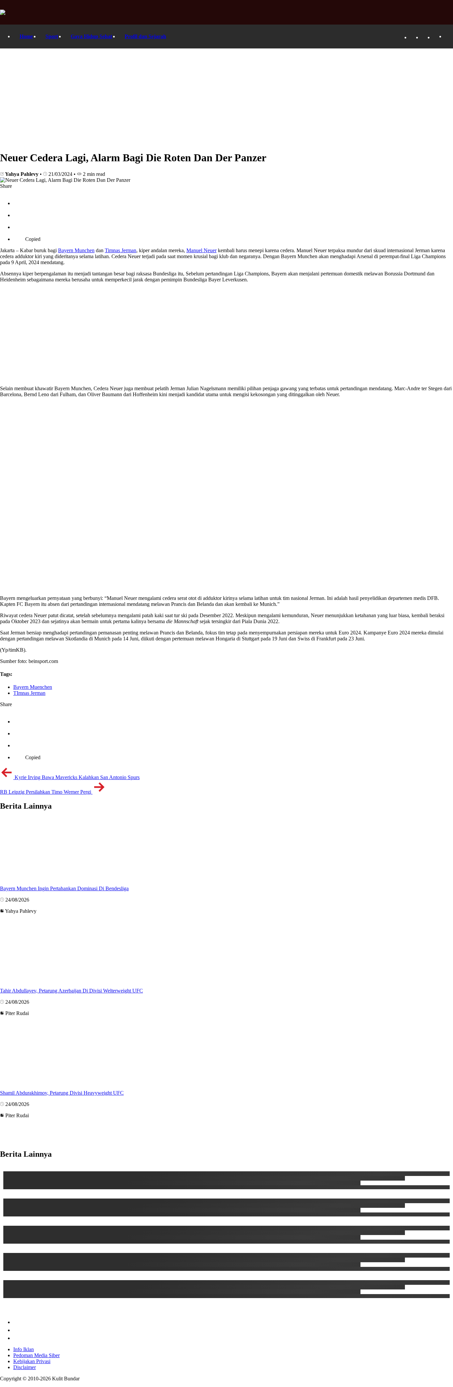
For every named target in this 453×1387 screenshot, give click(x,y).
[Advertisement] (226, 98)
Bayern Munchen (76, 250)
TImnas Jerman (29, 693)
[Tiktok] (424, 37)
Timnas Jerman (120, 250)
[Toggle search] (448, 36)
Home (26, 36)
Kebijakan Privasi (31, 1361)
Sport (51, 36)
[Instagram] (436, 37)
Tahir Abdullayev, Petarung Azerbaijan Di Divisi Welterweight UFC (71, 990)
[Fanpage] (413, 37)
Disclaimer (24, 1367)
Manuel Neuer (201, 250)
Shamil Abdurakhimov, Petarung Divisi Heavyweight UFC (62, 1093)
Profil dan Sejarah (145, 36)
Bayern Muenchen (32, 687)
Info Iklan (23, 1349)
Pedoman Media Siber (36, 1355)
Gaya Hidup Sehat (91, 36)
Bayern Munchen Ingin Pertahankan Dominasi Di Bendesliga (64, 888)
